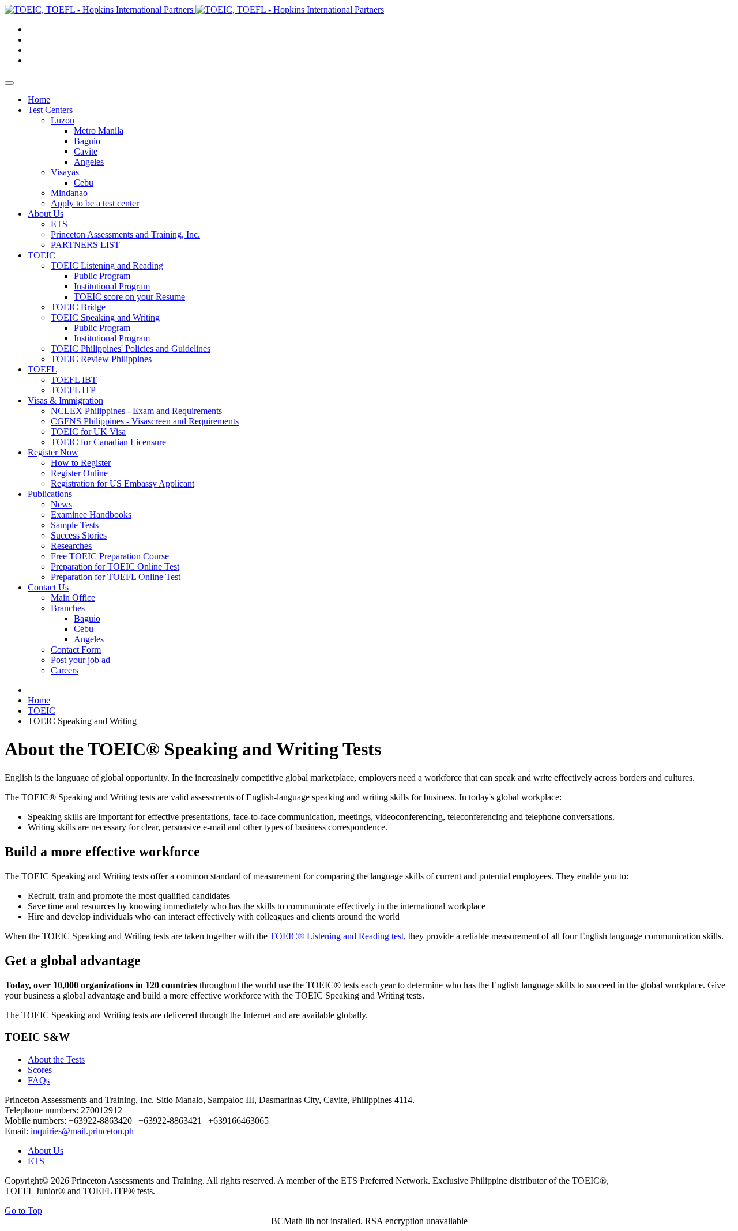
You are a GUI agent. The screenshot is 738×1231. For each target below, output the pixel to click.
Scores (40, 1070)
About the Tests (56, 1059)
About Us (45, 1150)
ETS (36, 1161)
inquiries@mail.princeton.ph (82, 1131)
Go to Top (23, 1210)
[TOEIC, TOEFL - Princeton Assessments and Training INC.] (194, 9)
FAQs (39, 1080)
